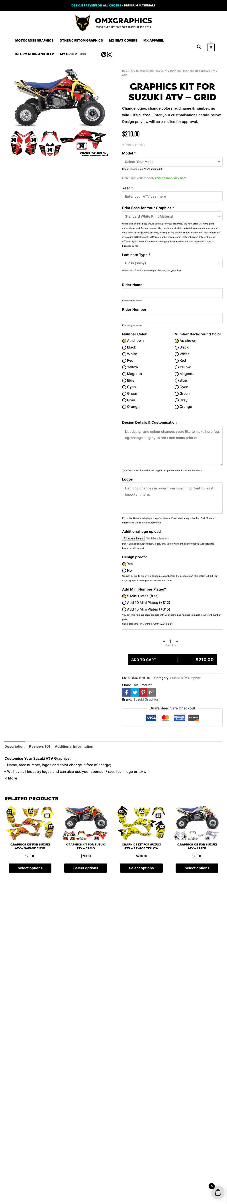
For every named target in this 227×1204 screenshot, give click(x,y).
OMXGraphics (123, 21)
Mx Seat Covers (123, 40)
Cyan (131, 387)
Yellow (132, 367)
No (129, 570)
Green (131, 393)
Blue (130, 380)
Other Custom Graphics (81, 40)
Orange (132, 406)
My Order (68, 54)
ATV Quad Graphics (142, 71)
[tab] (14, 746)
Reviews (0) (39, 746)
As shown (135, 340)
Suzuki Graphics (146, 699)
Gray (130, 400)
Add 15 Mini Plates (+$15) (148, 609)
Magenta (134, 373)
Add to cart (172, 659)
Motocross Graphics (34, 40)
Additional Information (74, 746)
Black (131, 347)
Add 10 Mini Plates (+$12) (148, 602)
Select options (30, 868)
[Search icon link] (199, 47)
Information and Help (34, 54)
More (12, 778)
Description (14, 746)
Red (129, 360)
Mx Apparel (153, 40)
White (131, 354)
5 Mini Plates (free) (142, 596)
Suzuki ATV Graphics (168, 71)
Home (125, 71)
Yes (129, 563)
